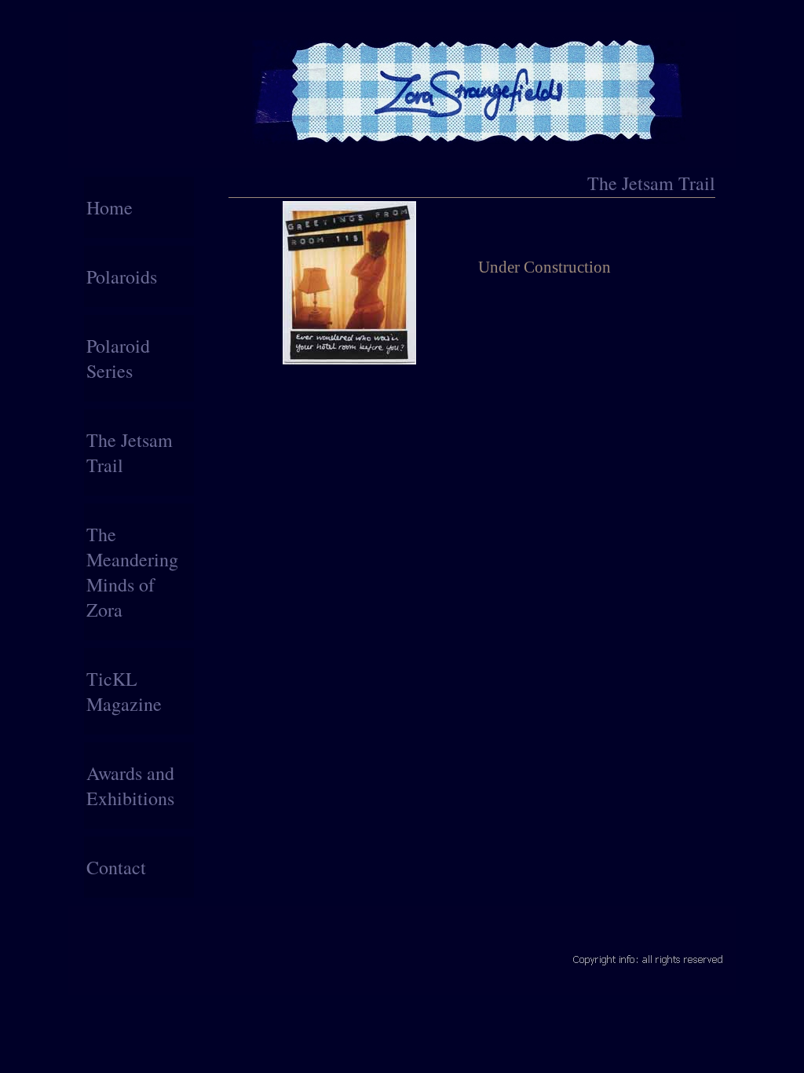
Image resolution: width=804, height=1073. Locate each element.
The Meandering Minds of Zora (132, 572)
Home (109, 207)
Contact (116, 867)
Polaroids (121, 276)
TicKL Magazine (124, 691)
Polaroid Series (118, 358)
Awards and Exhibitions (130, 785)
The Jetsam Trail (129, 452)
